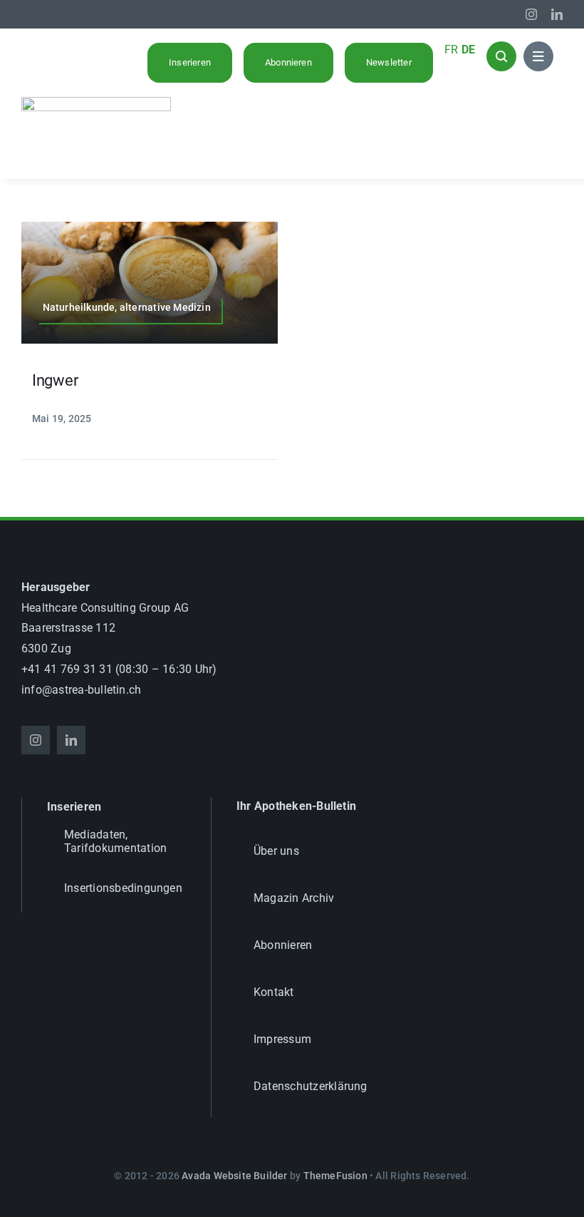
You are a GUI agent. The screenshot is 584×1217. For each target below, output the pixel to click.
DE (468, 49)
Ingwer (55, 380)
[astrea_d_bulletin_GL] (96, 102)
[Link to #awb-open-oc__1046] (501, 56)
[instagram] (531, 14)
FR (451, 49)
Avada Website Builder (234, 1175)
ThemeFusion (335, 1175)
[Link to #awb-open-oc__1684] (538, 56)
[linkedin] (557, 14)
